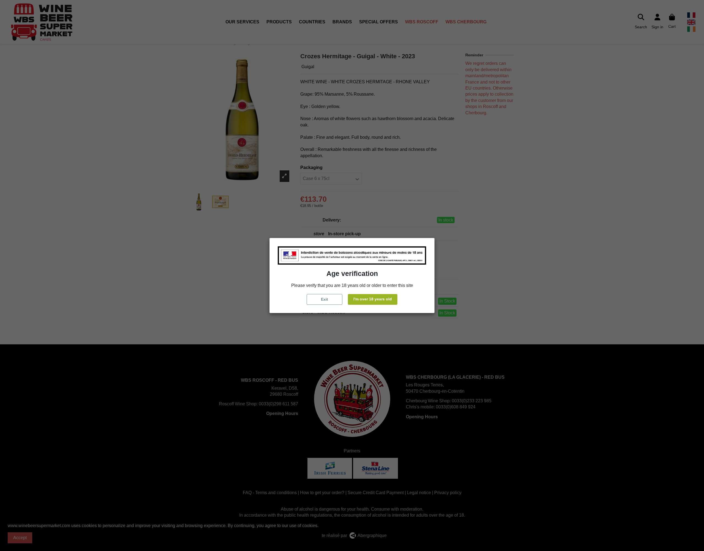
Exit (324, 299)
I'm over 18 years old (372, 299)
